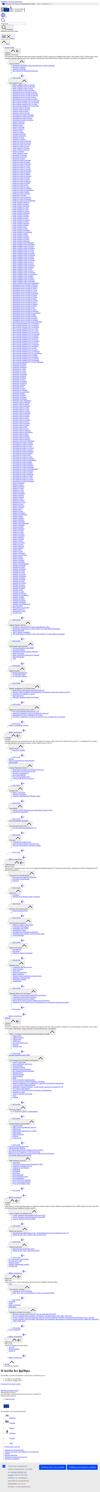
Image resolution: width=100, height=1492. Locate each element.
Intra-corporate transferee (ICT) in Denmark (26, 334)
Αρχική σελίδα (9, 47)
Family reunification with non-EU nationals (25, 655)
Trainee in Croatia (18, 530)
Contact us (12, 1351)
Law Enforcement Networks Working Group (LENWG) (26, 1150)
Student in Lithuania (18, 513)
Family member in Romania (21, 241)
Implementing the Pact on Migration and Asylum (27, 715)
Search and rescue (18, 695)
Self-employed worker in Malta (22, 462)
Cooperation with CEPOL (20, 928)
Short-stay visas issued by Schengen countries (26, 845)
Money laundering (18, 974)
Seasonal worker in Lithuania (21, 430)
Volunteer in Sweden (18, 139)
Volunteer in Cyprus (18, 572)
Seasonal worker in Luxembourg (22, 432)
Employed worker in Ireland (21, 183)
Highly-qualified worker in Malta (22, 276)
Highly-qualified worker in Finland (23, 258)
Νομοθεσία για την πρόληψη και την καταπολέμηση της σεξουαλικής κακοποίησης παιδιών (40, 1002)
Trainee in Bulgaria (18, 528)
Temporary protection (19, 69)
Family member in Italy (19, 227)
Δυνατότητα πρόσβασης (12, 1459)
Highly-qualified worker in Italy (22, 269)
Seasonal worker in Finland (20, 416)
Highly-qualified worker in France (23, 262)
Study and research (18, 653)
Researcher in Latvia (18, 388)
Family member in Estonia (20, 215)
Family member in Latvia (20, 229)
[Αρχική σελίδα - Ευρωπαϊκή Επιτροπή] (15, 12)
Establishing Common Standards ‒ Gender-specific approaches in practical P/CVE (37, 1087)
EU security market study (20, 1043)
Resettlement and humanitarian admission (25, 651)
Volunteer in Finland (18, 579)
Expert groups (16, 1138)
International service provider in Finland (24, 297)
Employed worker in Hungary (21, 181)
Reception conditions (18, 67)
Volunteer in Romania (19, 602)
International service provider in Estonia (24, 295)
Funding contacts (14, 1263)
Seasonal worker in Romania (21, 439)
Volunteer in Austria (18, 567)
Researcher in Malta (18, 393)
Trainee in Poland (17, 558)
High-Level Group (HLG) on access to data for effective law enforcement (31, 1153)
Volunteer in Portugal (19, 600)
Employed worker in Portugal (21, 197)
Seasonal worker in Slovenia (21, 109)
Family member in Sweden (20, 239)
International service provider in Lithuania (25, 311)
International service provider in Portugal (25, 318)
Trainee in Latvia (17, 551)
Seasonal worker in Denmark (21, 413)
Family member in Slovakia (20, 148)
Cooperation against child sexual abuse (24, 997)
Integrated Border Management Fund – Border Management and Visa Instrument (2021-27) (40, 1233)
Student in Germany (18, 500)
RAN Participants (17, 1175)
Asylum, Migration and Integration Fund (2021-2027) (29, 1215)
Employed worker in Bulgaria (21, 164)
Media (14, 1078)
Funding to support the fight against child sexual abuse (29, 995)
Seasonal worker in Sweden (21, 113)
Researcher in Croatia (19, 369)
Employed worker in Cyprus (21, 167)
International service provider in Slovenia (25, 95)
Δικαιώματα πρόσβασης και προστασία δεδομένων (28, 770)
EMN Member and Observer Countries (24, 1131)
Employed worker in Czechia (21, 169)
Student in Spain (17, 125)
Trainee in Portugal (18, 560)
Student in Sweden (18, 151)
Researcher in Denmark (19, 374)
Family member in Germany (21, 220)
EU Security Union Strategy (21, 1088)
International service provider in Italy (23, 307)
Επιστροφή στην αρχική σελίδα (10, 1384)
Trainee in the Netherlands (20, 564)
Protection (15, 881)
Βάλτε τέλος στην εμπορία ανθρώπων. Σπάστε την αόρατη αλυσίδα (33, 1293)
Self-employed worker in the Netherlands (25, 469)
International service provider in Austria (24, 92)
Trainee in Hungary (18, 546)
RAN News (16, 1173)
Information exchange (19, 930)
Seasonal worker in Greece (20, 421)
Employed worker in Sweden (21, 144)
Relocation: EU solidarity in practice (23, 694)
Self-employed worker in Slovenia (23, 116)
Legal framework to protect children (23, 999)
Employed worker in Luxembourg (23, 190)
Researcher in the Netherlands (21, 400)
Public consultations (15, 1305)
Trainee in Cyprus (18, 532)
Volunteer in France (18, 581)
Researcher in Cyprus (19, 371)
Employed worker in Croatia (21, 165)
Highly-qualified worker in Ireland (23, 267)
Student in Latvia (17, 511)
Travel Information (18, 935)
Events (11, 1303)
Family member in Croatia (20, 208)
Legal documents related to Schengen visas (25, 844)
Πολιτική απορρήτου (11, 1455)
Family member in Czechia (20, 211)
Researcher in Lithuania (19, 390)
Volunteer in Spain (18, 137)
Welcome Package (18, 1074)
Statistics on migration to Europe (19, 725)
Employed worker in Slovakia (21, 141)
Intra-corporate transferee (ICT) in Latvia (25, 350)
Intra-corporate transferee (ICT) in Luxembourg (27, 353)
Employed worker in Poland (21, 193)
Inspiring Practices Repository (21, 1069)
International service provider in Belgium (25, 285)
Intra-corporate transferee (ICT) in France (25, 339)
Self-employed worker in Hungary (23, 451)
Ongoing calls (13, 1266)
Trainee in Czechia (18, 534)
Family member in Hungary (21, 223)
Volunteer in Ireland (18, 588)
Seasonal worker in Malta (20, 434)
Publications (16, 1169)
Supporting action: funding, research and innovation (28, 933)
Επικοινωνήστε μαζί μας (12, 1446)
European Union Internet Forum (18, 1146)
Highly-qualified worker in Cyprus (23, 251)
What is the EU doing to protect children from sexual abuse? (31, 1000)
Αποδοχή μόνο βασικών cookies (82, 1467)
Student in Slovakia (18, 122)
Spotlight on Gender (18, 1092)
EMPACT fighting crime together (22, 925)
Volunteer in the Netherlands (21, 604)
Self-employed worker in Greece (22, 450)
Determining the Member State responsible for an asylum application (33, 65)
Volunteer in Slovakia (19, 134)
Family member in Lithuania (21, 230)
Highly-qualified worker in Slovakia (23, 85)
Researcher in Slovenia (19, 157)
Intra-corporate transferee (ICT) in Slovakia (25, 101)
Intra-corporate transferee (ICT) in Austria (25, 325)
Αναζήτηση (4, 24)
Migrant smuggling (18, 630)
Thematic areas (17, 1046)
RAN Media (16, 1171)
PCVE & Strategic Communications (23, 1080)
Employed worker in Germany (21, 176)
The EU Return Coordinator (21, 632)
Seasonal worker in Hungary (21, 423)
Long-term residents (18, 650)
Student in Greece (18, 504)
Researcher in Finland (19, 378)
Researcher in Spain (18, 158)
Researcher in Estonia (19, 376)
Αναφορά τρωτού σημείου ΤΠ (14, 1450)
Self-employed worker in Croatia (22, 476)
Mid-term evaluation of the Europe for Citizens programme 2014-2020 (34, 1314)
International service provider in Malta (24, 314)
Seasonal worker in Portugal (21, 437)
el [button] (6, 17)
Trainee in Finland (18, 539)
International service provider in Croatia (24, 288)
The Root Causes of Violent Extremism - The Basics (28, 1081)
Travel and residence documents (18, 820)
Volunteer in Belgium (19, 565)
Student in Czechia (18, 492)
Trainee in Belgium (18, 525)
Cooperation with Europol (20, 926)
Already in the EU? (18, 609)
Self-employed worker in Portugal (22, 465)
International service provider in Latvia (24, 309)
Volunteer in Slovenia (19, 136)
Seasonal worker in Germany (21, 420)
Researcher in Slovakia (19, 155)
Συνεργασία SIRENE (19, 775)
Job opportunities (14, 1349)
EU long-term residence (19, 676)
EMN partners (16, 1132)
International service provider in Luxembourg (26, 313)
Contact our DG (10, 1399)
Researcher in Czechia (19, 372)
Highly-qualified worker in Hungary (23, 265)
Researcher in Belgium (19, 364)
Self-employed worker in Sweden (22, 120)
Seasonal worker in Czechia (21, 411)
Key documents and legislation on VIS (24, 828)
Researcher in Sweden (19, 195)
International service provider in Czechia (24, 292)
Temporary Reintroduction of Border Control (26, 796)
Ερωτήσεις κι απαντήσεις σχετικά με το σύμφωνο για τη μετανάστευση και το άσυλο (38, 717)
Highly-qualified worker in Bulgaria (23, 248)
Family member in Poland (20, 236)
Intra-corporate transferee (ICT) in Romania (25, 360)
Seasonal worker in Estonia (20, 414)
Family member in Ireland (20, 225)
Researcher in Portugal (19, 397)
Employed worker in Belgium (21, 160)
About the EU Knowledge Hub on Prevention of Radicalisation (32, 1090)
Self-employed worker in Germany (23, 448)
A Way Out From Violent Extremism (23, 1085)
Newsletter (12, 1301)
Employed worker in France (21, 178)
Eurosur (11, 759)
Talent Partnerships (18, 657)
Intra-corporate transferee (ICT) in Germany (26, 341)
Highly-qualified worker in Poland (23, 278)
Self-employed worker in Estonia (22, 443)
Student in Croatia (18, 488)
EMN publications (18, 1134)
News (14, 1095)
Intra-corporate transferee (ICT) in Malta (24, 355)
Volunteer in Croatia (18, 571)
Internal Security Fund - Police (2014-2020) (25, 1250)
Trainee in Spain (17, 130)
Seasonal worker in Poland (20, 436)
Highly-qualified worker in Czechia (23, 253)
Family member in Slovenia (20, 150)
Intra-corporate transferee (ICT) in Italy (24, 348)
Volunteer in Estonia (18, 578)
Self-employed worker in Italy (21, 455)
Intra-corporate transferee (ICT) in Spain (24, 104)
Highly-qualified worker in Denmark (23, 255)
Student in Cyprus (18, 490)
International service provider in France (24, 299)
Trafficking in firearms (19, 979)
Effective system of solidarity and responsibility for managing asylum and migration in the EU (41, 692)
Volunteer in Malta (18, 597)
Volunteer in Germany (19, 583)
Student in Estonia (18, 495)
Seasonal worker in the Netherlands (23, 441)
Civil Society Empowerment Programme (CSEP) (27, 1164)
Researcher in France (18, 379)
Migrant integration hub (19, 673)
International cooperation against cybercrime (26, 896)
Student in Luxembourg (19, 514)
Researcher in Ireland (19, 385)
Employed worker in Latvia (20, 186)
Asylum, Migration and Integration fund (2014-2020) (28, 1217)
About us (11, 1347)
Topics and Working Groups (21, 1183)
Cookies (7, 1453)
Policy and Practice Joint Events (22, 1064)
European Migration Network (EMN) (24, 1219)
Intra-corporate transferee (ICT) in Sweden (25, 106)
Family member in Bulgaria (20, 206)
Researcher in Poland (19, 395)
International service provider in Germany (25, 300)
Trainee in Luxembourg (19, 555)
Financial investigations (19, 972)
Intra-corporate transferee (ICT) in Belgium (25, 323)
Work (14, 658)
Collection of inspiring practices (22, 1166)
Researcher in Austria (19, 365)
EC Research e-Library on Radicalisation (25, 1111)
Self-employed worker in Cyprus (22, 478)
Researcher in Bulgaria (19, 367)
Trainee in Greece (17, 544)
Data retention (16, 949)
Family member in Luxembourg (22, 232)
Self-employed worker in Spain (22, 118)
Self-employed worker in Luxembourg (24, 460)
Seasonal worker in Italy (19, 427)
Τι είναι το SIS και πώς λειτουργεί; (23, 778)
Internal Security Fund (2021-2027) (23, 1249)
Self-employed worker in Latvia (22, 457)
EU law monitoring (15, 1329)
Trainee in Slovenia (18, 129)
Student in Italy (17, 509)
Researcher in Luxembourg (20, 392)
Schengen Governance (19, 794)
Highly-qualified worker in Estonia (23, 257)
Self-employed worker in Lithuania (23, 458)
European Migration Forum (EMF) (23, 648)
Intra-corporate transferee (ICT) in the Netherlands (27, 362)
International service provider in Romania (25, 320)
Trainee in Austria (17, 527)
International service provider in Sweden (24, 99)
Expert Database (17, 1076)
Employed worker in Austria (21, 162)
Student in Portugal (18, 520)
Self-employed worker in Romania (23, 467)
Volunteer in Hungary (19, 586)
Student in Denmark (18, 493)
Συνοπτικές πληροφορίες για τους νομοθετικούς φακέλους (30, 713)
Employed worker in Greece (21, 179)
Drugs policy (16, 971)
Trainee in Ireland (17, 548)
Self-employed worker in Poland (22, 464)
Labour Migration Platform (17, 1148)
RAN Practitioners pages (20, 1176)
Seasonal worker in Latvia (20, 428)
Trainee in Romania (18, 562)
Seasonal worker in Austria (20, 404)
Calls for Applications (19, 1062)
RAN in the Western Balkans (21, 1182)
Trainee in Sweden (18, 132)
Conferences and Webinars (20, 1168)
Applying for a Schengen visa (21, 842)
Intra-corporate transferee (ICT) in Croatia (25, 329)
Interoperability (13, 762)
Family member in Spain (20, 153)
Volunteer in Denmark (19, 576)
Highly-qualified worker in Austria (23, 246)
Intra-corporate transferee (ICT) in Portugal (25, 358)
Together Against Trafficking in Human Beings (27, 976)
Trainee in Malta (17, 557)
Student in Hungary (18, 506)
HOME (7, 1364)
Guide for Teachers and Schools (22, 1094)
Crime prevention (17, 969)
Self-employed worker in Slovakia (23, 115)
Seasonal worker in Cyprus (20, 409)
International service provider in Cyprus (24, 290)
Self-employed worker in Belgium (22, 471)
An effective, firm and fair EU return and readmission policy (31, 627)
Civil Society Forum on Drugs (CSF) (20, 1155)
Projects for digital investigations (22, 953)
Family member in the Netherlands (23, 243)
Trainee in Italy (17, 549)
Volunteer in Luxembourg (20, 595)
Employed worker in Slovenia (21, 143)
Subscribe (15, 1044)
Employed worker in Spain (20, 146)
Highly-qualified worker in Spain (22, 88)
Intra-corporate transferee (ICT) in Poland (25, 357)
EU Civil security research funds (19, 1259)
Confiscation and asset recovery (22, 967)
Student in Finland (18, 497)
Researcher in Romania (19, 399)
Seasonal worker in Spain (20, 111)
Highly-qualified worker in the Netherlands (25, 283)
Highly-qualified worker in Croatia (23, 250)
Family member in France (20, 218)
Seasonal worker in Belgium (21, 402)
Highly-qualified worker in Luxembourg (24, 274)
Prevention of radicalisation (20, 879)
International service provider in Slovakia (25, 94)
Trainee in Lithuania (18, 553)
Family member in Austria (20, 204)
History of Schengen (18, 792)
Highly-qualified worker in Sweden (23, 90)
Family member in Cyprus (20, 209)
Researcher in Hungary (19, 383)
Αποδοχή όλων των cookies (52, 1467)
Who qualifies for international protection (25, 71)
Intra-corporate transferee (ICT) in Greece (25, 343)
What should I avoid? (19, 611)
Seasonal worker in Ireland (20, 425)
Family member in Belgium (20, 202)
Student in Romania (18, 521)
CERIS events (16, 1039)
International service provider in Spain (24, 97)
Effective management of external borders (21, 760)
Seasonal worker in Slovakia (21, 108)
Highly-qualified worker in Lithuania (23, 272)
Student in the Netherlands (20, 523)
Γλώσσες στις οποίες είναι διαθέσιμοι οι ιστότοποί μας (22, 1452)
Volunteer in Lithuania (19, 593)
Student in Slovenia (18, 123)
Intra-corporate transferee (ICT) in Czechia (25, 332)
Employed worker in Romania (21, 199)
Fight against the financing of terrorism (24, 877)
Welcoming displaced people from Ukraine (25, 697)
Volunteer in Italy (17, 590)
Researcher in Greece (19, 502)
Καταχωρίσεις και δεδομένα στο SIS (23, 771)
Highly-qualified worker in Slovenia (23, 86)
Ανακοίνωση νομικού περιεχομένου (16, 1457)
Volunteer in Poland (18, 599)
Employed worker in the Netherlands (23, 200)
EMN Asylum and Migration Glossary (24, 1127)
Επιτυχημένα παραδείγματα (21, 777)
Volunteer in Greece (18, 585)
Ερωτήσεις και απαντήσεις (20, 773)
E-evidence (15, 895)
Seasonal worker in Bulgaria (21, 406)
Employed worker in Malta (20, 192)
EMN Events (16, 1129)
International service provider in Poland (24, 316)
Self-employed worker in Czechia (22, 479)
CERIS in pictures (18, 1037)
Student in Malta (17, 516)
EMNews (15, 1136)
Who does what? (17, 606)
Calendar (15, 1097)
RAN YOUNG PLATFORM (21, 1180)
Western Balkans (17, 1066)
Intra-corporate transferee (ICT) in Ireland (25, 346)
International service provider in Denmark (25, 293)
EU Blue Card (16, 613)
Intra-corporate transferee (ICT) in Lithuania (26, 351)
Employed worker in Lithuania (21, 188)
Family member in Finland (20, 216)
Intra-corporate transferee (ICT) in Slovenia (25, 102)
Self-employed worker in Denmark (23, 481)
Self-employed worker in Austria (22, 472)
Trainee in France (17, 541)
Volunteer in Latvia (18, 592)
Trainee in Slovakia (18, 127)
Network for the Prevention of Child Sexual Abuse (24, 1152)
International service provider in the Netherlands (27, 322)
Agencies (7, 1018)
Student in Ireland (17, 507)
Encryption (15, 951)
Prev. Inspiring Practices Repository (23, 1071)
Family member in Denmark (21, 213)
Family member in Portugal (20, 237)
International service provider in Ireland (24, 306)
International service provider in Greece (24, 302)
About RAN (16, 1162)
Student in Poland (17, 518)
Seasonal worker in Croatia (20, 407)
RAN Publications (18, 1178)
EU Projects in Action (15, 1261)
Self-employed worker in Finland (22, 444)
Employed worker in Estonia (21, 172)
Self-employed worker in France (22, 446)
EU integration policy (19, 674)
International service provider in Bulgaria (25, 286)
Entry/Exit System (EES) (20, 812)
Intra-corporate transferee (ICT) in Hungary (25, 344)
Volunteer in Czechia (18, 574)
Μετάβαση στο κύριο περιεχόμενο (11, 1)
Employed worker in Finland (21, 174)
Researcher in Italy (18, 386)
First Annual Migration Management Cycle (25, 711)
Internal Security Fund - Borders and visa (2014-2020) (29, 1235)
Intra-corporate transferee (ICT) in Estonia (25, 336)
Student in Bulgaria (18, 486)
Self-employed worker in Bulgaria (22, 474)
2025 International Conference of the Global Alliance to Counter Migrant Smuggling (38, 634)
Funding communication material (19, 1264)
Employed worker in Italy (20, 185)
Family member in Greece (20, 222)
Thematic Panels (17, 1073)
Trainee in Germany (18, 542)
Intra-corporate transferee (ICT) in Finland (25, 337)
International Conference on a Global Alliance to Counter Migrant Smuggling (36, 629)
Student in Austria (18, 485)
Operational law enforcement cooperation (25, 932)
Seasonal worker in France (20, 418)
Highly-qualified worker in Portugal (23, 279)
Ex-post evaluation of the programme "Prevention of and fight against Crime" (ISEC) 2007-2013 (42, 1316)
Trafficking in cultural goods (21, 978)
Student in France (17, 499)
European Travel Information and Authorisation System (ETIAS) (32, 810)
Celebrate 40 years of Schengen (22, 1291)
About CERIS (16, 1036)
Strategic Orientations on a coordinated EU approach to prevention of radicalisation (38, 1083)
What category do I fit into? (20, 607)
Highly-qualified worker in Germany (23, 260)
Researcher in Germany (19, 381)
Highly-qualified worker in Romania (23, 281)
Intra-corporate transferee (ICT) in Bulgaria (25, 327)
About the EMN (17, 1125)
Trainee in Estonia (18, 537)
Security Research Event (20, 911)
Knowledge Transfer (18, 1067)
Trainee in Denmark (18, 535)
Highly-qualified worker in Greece (23, 264)
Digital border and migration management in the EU (28, 690)
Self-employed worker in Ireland (22, 453)
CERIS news (16, 1041)
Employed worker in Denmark (21, 171)
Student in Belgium (18, 483)
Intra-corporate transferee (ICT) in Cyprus (25, 330)
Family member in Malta (20, 234)
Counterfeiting (16, 981)
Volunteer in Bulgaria (19, 569)
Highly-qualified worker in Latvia (22, 271)
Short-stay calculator (18, 750)
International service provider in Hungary (25, 304)
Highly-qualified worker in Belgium (23, 244)
